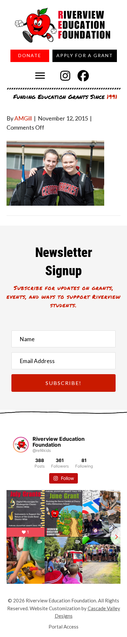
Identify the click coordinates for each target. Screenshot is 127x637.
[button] (65, 76)
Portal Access (63, 626)
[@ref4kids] (20, 444)
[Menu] (40, 75)
